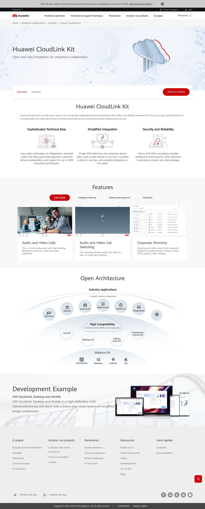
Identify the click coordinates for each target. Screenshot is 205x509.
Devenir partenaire (93, 447)
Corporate (161, 447)
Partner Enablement (93, 458)
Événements (18, 458)
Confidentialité (123, 506)
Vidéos (124, 458)
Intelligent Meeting (87, 197)
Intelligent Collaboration (33, 23)
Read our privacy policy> (141, 4)
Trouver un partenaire (94, 453)
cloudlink (52, 23)
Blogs (123, 474)
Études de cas (127, 447)
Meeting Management (119, 197)
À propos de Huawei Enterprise (27, 447)
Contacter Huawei (21, 463)
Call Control (59, 197)
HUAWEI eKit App (28, 495)
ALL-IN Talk (126, 469)
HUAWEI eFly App (57, 495)
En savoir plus (19, 469)
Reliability (147, 197)
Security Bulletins (165, 453)
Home (15, 23)
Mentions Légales (140, 506)
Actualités (17, 453)
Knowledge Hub (128, 463)
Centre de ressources (130, 453)
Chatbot (52, 462)
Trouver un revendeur (58, 457)
